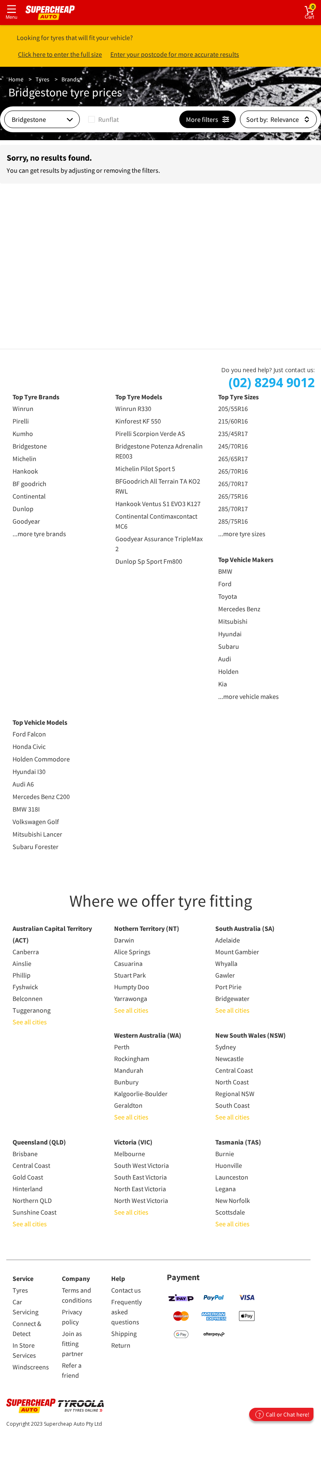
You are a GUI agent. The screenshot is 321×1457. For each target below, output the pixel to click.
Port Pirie (228, 987)
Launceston (231, 1177)
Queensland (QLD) (39, 1142)
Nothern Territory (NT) (146, 928)
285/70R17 (233, 508)
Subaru (228, 646)
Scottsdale (230, 1212)
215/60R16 (233, 421)
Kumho (23, 433)
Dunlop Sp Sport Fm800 (148, 561)
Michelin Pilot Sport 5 (145, 468)
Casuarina (128, 963)
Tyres (42, 79)
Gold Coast (28, 1177)
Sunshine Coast (34, 1212)
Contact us (126, 1290)
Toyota (227, 596)
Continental (29, 496)
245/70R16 (233, 446)
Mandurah (128, 1070)
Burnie (224, 1153)
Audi (224, 659)
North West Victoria (141, 1200)
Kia (222, 684)
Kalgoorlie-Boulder (141, 1093)
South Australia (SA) (245, 928)
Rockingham (131, 1058)
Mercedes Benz (239, 609)
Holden (228, 671)
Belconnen (28, 998)
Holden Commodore (41, 759)
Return (120, 1345)
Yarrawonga (130, 998)
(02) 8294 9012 (272, 382)
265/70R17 (233, 483)
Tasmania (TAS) (238, 1142)
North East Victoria (140, 1189)
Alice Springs (132, 952)
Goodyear (26, 521)
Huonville (228, 1165)
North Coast (232, 1082)
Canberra (26, 952)
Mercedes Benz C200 (41, 796)
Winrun (23, 408)
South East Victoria (140, 1177)
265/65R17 (233, 458)
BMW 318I (26, 809)
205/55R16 (233, 408)
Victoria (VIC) (133, 1142)
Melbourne (129, 1153)
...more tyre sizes (241, 533)
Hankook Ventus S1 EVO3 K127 (158, 503)
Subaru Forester (36, 846)
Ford (225, 584)
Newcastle (229, 1058)
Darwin (124, 940)
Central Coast (234, 1070)
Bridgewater (232, 998)
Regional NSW (235, 1093)
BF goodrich (29, 483)
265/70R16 (233, 471)
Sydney (225, 1047)
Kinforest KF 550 (138, 421)
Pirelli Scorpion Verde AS (150, 433)
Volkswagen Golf (36, 821)
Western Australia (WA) (147, 1035)
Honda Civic (29, 746)
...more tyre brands (39, 533)
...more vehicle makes (248, 696)
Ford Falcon (29, 734)
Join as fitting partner (72, 1343)
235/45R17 (233, 433)
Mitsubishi (232, 621)
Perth (122, 1047)
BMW (225, 571)
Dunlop (23, 508)
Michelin (24, 458)
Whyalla (226, 963)
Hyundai (230, 634)
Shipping (124, 1333)
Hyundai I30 (29, 771)
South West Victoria (141, 1165)
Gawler (225, 975)
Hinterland (28, 1189)
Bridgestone (30, 446)
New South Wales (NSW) (250, 1035)
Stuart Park (130, 975)
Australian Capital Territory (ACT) (52, 934)
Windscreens (31, 1367)
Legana (225, 1189)
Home (15, 79)
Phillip (22, 975)
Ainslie (22, 963)
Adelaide (227, 940)
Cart (316, 6)
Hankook (25, 471)
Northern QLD (32, 1200)
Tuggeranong (32, 1010)
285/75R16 (233, 521)
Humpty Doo (131, 987)
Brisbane (25, 1153)
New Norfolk (232, 1200)
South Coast (232, 1105)
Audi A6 (23, 784)
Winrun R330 (133, 408)
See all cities (30, 1022)
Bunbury (126, 1082)
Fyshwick (25, 987)
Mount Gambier (237, 952)
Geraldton (128, 1105)
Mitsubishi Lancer (37, 834)
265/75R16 (233, 496)
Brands (70, 79)
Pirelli (21, 421)
